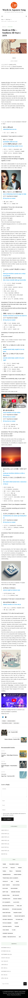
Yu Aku (13, 929)
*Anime (4, 864)
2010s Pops (4, 847)
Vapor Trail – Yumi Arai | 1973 (7, 776)
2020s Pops (4, 850)
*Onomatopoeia (7, 874)
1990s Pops (4, 840)
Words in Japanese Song (14, 10)
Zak (20, 936)
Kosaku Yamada (17, 898)
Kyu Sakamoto (6, 902)
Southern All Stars (5, 82)
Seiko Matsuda (6, 912)
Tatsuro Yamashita (8, 919)
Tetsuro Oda (19, 919)
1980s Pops (4, 837)
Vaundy (16, 922)
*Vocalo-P (5, 881)
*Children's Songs (14, 864)
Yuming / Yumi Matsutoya (9, 936)
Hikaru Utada (6, 895)
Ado (12, 881)
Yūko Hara (10, 685)
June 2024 (3, 964)
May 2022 (3, 974)
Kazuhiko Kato (6, 898)
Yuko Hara (16, 723)
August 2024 (4, 957)
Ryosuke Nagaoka (17, 909)
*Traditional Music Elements (10, 878)
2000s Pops (4, 843)
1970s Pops (10, 26)
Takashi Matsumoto (19, 916)
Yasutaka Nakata (7, 926)
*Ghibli (4, 871)
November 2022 (5, 971)
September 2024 (5, 954)
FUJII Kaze (5, 888)
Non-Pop (3, 854)
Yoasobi (17, 926)
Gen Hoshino (14, 888)
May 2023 (3, 967)
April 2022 (4, 978)
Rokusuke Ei (6, 909)
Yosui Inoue (6, 929)
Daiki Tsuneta (6, 884)
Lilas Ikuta (16, 902)
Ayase (17, 881)
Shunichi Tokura (7, 916)
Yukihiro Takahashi (8, 933)
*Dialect (12, 867)
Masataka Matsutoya (8, 905)
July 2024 (3, 961)
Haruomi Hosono (15, 891)
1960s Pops (4, 830)
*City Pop (5, 867)
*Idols (11, 871)
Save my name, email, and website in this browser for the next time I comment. (14, 814)
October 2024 (4, 951)
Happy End (5, 891)
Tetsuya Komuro (7, 922)
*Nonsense (18, 871)
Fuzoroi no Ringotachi (19, 86)
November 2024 (5, 947)
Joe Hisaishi (16, 895)
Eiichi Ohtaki (16, 884)
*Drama (20, 867)
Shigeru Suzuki (17, 912)
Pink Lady (19, 905)
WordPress (18, 994)
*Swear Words (17, 874)
